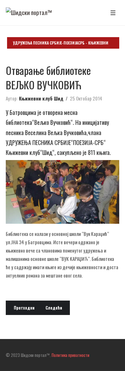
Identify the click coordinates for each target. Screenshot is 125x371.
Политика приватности (70, 355)
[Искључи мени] (10, 326)
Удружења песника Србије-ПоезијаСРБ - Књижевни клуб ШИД (60, 44)
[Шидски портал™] (29, 12)
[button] (112, 12)
